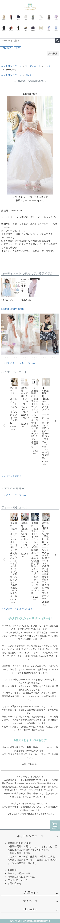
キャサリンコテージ (11, 66)
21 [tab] (48, 357)
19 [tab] (43, 357)
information (30, 909)
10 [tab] (23, 357)
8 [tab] (19, 357)
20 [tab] (46, 357)
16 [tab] (37, 357)
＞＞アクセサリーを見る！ (14, 495)
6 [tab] (14, 357)
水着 (17, 48)
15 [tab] (35, 357)
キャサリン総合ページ (19, 873)
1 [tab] (3, 357)
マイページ (30, 901)
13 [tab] (30, 357)
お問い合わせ (14, 883)
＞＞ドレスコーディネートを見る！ (19, 363)
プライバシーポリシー (19, 880)
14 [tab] (32, 357)
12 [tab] (28, 357)
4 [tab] (10, 357)
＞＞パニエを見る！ (11, 476)
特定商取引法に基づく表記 (21, 876)
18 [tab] (41, 357)
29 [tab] (32, 359)
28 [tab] (30, 359)
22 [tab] (50, 357)
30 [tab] (35, 359)
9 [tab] (21, 357)
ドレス (47, 66)
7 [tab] (17, 357)
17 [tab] (39, 357)
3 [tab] (8, 357)
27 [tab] (28, 359)
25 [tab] (57, 357)
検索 (57, 40)
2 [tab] (5, 357)
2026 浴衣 (6, 48)
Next (55, 337)
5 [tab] (12, 357)
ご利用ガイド (30, 892)
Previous (5, 337)
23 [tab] (52, 357)
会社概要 (12, 870)
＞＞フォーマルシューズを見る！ (18, 608)
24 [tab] (55, 357)
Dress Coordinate (12, 308)
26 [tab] (26, 359)
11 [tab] (26, 357)
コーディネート (33, 66)
